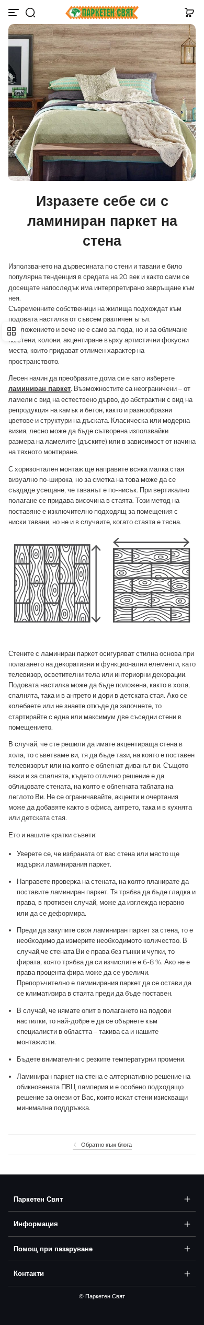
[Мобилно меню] (14, 12)
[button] (30, 12)
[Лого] (102, 13)
